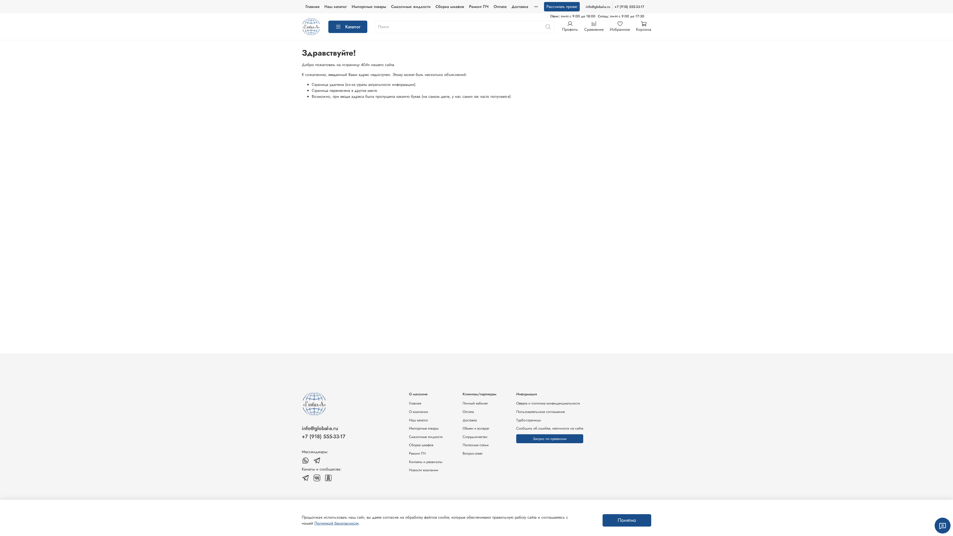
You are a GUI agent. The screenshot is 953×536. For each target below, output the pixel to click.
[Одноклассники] (328, 478)
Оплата (500, 6)
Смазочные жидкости (411, 6)
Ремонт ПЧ (479, 6)
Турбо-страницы (528, 420)
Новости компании (423, 470)
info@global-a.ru (598, 6)
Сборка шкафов (450, 6)
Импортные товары (369, 6)
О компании (418, 411)
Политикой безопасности (336, 523)
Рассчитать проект (561, 6)
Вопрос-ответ (472, 453)
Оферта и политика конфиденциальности (548, 403)
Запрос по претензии (550, 438)
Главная (312, 6)
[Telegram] (317, 460)
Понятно (627, 520)
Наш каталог (335, 6)
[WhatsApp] (305, 460)
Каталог (352, 27)
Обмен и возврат (476, 428)
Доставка (519, 6)
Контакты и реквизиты (425, 461)
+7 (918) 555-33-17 (629, 6)
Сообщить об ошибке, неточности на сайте (549, 428)
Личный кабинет (475, 403)
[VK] (317, 478)
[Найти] (548, 27)
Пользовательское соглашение (540, 411)
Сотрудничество (475, 436)
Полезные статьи (476, 444)
